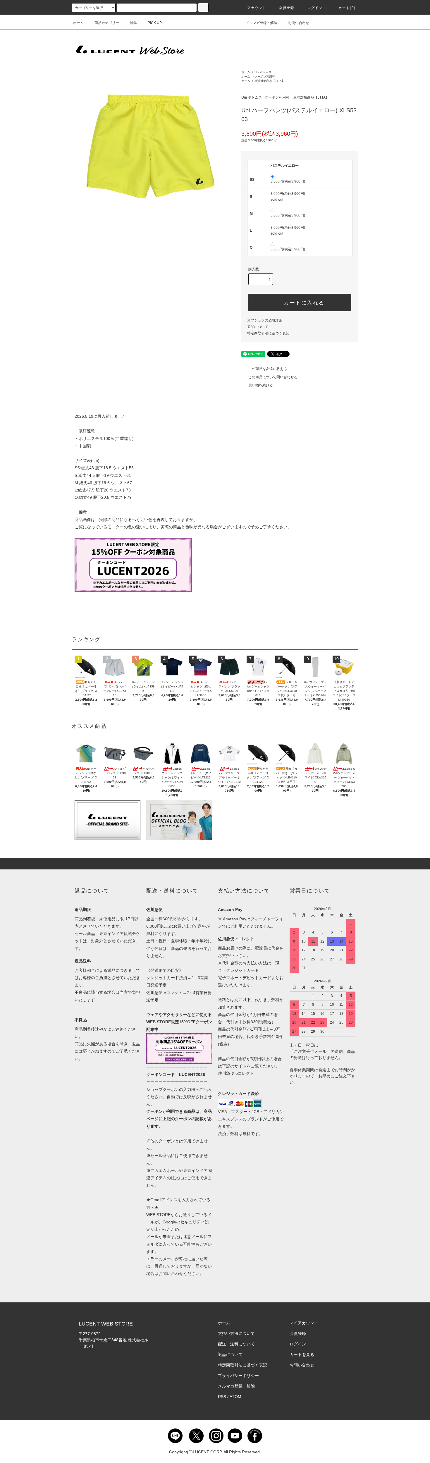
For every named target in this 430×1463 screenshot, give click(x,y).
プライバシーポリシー (238, 1375)
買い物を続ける (260, 385)
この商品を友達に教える (267, 369)
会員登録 (287, 8)
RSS (222, 1396)
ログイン (315, 8)
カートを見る (302, 1354)
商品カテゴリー (106, 23)
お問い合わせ (298, 23)
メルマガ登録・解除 (261, 23)
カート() (346, 8)
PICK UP (155, 23)
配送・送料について (236, 1344)
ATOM (235, 1396)
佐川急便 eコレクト (236, 1073)
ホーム (78, 23)
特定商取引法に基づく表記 (268, 333)
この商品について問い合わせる (272, 377)
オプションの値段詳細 (264, 320)
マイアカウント (304, 1323)
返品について (257, 327)
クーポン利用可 (264, 76)
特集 (133, 23)
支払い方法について (236, 1333)
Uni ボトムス (262, 72)
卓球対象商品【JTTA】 (269, 80)
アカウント (256, 8)
